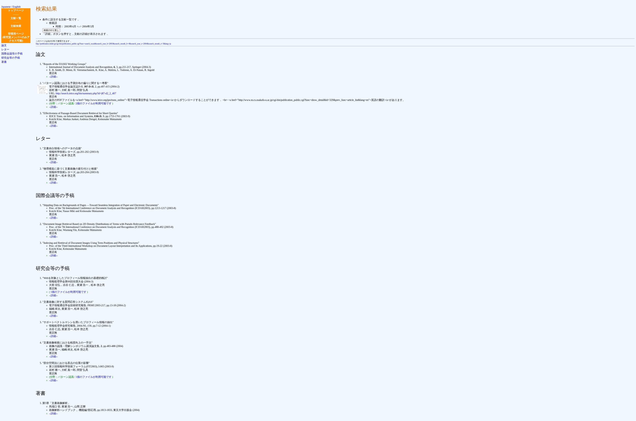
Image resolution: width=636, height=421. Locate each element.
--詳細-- (53, 76)
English (17, 6)
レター (5, 49)
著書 (4, 61)
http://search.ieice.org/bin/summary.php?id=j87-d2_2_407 (86, 93)
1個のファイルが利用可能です (68, 291)
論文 (4, 45)
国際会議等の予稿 (12, 53)
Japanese (6, 6)
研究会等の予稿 (10, 57)
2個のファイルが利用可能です (93, 103)
